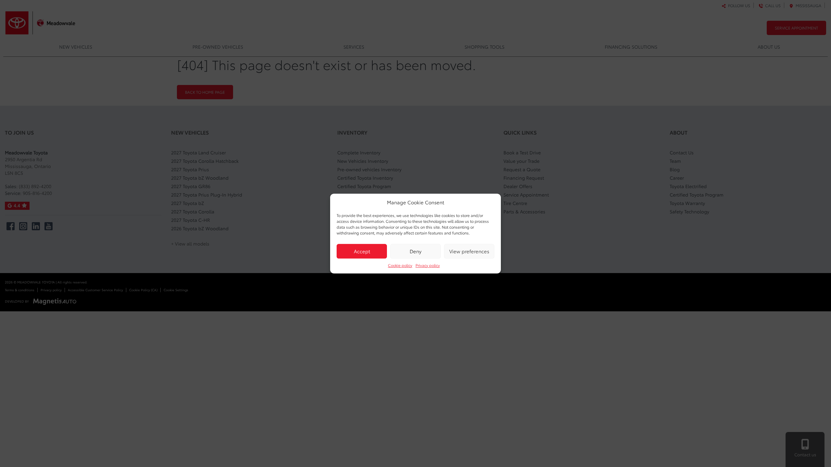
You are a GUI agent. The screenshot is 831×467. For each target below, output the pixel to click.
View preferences (469, 251)
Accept (362, 251)
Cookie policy (400, 265)
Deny (415, 251)
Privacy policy (428, 265)
